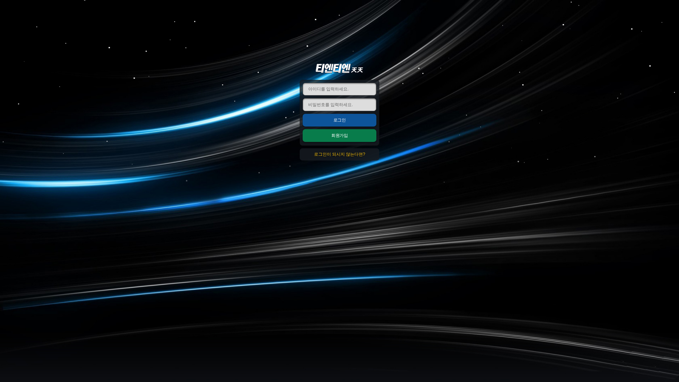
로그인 (339, 120)
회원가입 (339, 135)
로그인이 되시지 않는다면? (339, 154)
